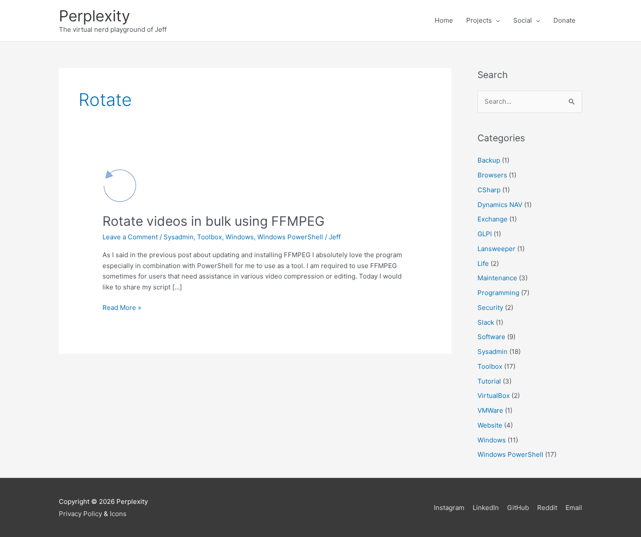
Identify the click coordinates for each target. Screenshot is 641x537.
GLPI (484, 234)
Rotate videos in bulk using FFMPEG (213, 221)
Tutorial (489, 381)
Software (491, 337)
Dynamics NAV (499, 205)
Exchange (492, 219)
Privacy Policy (80, 514)
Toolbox (209, 237)
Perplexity (94, 16)
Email (574, 507)
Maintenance (497, 278)
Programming (498, 293)
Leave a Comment (130, 237)
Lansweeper (496, 249)
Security (490, 307)
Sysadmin (179, 237)
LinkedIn (486, 507)
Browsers (492, 175)
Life (483, 263)
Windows (239, 237)
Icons (118, 514)
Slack (485, 322)
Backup (488, 160)
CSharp (489, 190)
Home (444, 20)
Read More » (121, 308)
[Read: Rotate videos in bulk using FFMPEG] (119, 185)
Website (489, 425)
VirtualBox (493, 395)
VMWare (490, 410)
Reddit (547, 507)
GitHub (518, 507)
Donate (564, 20)
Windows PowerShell (290, 237)
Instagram (449, 507)
